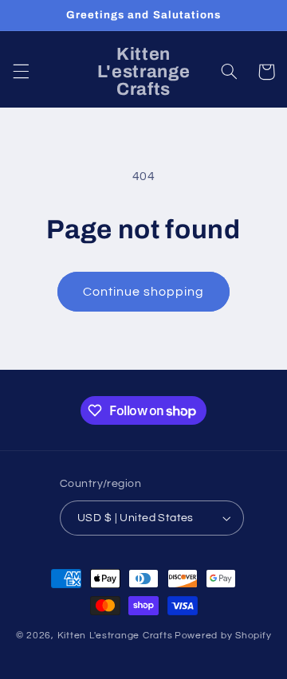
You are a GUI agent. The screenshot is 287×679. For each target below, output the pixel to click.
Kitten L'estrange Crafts (115, 635)
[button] (20, 71)
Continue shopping (144, 291)
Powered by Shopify (223, 635)
